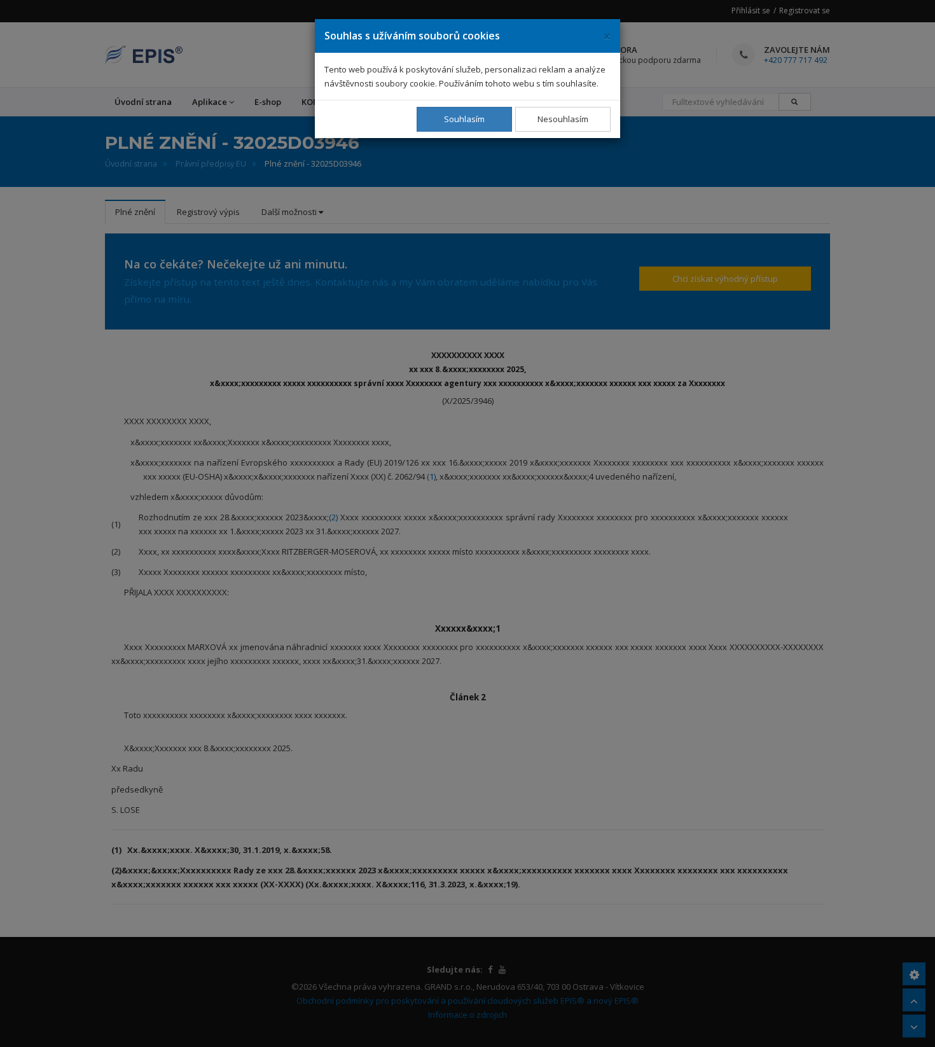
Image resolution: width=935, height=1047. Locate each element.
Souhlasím (464, 119)
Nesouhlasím (562, 119)
